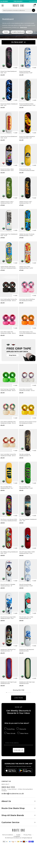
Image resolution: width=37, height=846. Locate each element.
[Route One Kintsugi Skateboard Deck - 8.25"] (28, 57)
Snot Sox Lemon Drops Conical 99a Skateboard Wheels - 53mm (27, 422)
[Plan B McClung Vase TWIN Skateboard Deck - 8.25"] (9, 603)
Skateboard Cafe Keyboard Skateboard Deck (26, 650)
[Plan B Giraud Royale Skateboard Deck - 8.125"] (28, 570)
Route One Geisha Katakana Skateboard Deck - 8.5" (27, 137)
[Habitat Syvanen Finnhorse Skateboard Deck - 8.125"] (28, 220)
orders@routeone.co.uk (13, 793)
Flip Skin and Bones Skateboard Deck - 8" (25, 454)
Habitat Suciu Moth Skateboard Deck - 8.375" (26, 267)
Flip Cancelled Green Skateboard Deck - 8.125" (26, 487)
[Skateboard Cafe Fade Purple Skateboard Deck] (9, 668)
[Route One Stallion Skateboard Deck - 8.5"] (9, 90)
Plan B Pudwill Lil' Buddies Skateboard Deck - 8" (8, 585)
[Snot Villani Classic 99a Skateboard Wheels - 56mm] (9, 318)
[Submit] (33, 10)
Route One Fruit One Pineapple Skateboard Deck (26, 169)
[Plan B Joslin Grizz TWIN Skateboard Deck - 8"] (28, 603)
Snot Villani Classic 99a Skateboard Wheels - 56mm (8, 332)
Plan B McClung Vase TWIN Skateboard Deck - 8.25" (8, 617)
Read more (23, 27)
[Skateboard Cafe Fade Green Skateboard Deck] (28, 668)
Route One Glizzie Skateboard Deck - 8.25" (9, 137)
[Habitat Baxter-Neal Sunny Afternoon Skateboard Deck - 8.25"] (9, 252)
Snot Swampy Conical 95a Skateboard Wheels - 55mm (8, 389)
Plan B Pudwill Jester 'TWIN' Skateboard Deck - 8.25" (27, 552)
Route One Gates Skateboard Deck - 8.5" (9, 72)
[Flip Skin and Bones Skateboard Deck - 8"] (28, 440)
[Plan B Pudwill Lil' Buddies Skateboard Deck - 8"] (9, 570)
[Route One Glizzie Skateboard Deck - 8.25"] (9, 122)
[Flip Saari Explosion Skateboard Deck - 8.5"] (28, 505)
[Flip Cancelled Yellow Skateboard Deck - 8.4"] (9, 473)
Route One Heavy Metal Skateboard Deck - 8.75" (7, 169)
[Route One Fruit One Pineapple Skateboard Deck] (28, 155)
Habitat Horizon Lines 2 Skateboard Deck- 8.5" (7, 202)
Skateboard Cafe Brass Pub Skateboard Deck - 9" (8, 650)
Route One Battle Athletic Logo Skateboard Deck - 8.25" (27, 104)
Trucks (29, 32)
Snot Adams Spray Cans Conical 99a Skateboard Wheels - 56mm (27, 332)
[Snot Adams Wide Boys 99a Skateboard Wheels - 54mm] (9, 407)
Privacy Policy (27, 834)
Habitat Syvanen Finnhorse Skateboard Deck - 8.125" (26, 234)
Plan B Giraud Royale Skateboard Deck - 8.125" (26, 585)
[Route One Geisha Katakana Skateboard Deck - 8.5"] (28, 122)
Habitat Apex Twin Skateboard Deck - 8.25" (9, 234)
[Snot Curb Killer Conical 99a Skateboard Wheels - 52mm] (9, 440)
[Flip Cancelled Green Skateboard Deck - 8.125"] (28, 473)
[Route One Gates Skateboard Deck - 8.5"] (9, 57)
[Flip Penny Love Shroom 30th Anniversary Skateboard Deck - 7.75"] (9, 505)
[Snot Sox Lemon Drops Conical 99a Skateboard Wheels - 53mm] (28, 407)
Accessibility (17, 836)
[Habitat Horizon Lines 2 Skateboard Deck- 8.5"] (9, 187)
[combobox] (18, 10)
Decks (6, 32)
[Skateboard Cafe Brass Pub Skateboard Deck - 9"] (9, 635)
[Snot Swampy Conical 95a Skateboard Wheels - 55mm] (9, 375)
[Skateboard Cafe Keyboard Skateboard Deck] (28, 635)
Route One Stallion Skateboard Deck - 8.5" (9, 104)
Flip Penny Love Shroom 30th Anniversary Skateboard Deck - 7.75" (9, 520)
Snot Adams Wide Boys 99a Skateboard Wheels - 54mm (8, 422)
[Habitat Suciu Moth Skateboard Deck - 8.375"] (28, 252)
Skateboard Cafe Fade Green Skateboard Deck (27, 682)
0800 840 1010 (8, 787)
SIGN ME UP (18, 750)
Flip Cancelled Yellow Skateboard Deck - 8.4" (7, 487)
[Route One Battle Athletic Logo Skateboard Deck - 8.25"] (28, 90)
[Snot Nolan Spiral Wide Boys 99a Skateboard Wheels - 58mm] (28, 285)
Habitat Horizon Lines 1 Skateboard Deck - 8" (25, 202)
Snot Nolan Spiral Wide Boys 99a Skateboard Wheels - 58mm (27, 299)
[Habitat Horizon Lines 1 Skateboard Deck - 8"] (28, 187)
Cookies (18, 834)
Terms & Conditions (7, 834)
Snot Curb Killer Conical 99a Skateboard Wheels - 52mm (8, 454)
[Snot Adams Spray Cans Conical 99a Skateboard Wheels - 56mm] (28, 318)
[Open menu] (3, 5)
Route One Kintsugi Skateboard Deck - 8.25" (25, 72)
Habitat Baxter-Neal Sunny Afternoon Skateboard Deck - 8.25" (9, 267)
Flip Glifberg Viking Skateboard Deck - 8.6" (9, 552)
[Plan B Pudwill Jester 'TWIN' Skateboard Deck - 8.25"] (28, 538)
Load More (18, 698)
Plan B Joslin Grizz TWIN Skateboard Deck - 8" (26, 617)
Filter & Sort (17, 42)
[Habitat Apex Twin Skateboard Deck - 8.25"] (9, 220)
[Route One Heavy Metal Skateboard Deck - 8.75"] (9, 155)
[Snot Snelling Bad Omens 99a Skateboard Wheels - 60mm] (9, 285)
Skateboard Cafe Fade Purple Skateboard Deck (8, 682)
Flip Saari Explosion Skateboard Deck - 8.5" (27, 520)
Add (16, 67)
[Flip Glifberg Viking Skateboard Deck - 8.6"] (9, 538)
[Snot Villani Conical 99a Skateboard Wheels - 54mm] (28, 375)
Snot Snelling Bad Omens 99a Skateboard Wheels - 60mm (9, 299)
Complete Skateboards (17, 32)
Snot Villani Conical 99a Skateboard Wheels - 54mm (27, 389)
